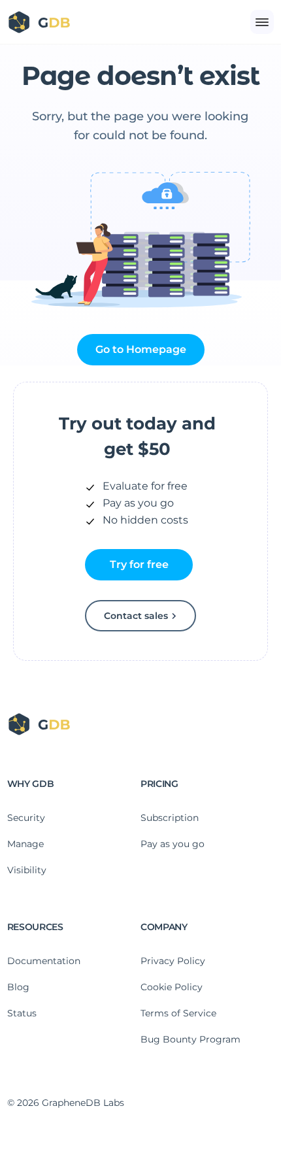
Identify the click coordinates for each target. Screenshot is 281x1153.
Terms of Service (178, 1013)
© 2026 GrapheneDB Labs (65, 1103)
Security (26, 818)
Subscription (169, 818)
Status (22, 1013)
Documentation (43, 961)
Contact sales (136, 616)
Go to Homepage (140, 349)
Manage (25, 844)
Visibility (26, 870)
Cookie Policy (171, 987)
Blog (18, 987)
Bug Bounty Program (190, 1039)
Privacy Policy (172, 961)
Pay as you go (172, 844)
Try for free (139, 564)
